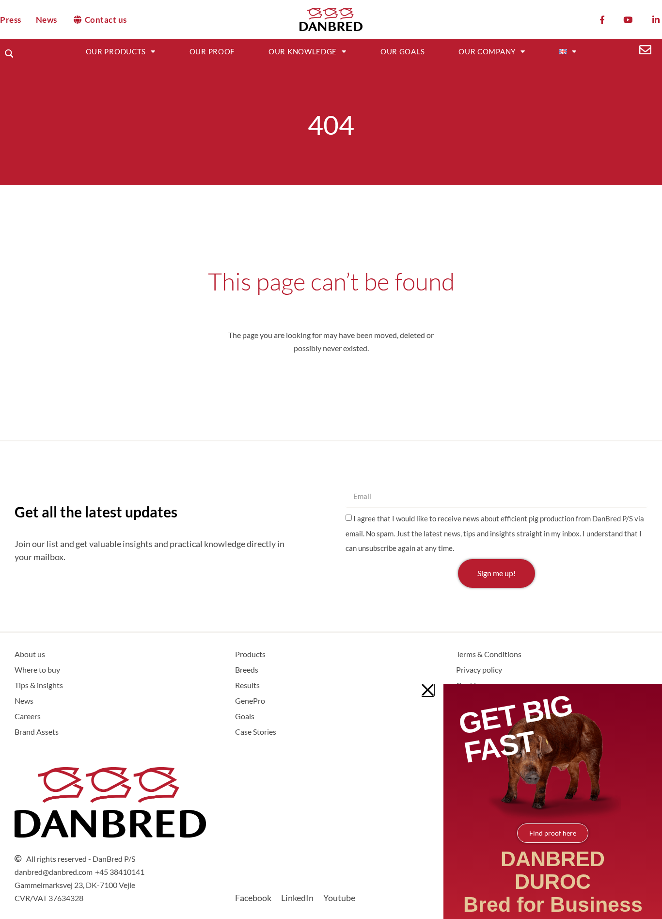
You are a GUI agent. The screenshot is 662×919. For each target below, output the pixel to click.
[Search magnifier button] (9, 53)
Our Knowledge (302, 51)
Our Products (116, 51)
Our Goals (402, 51)
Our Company (487, 51)
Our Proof (212, 51)
